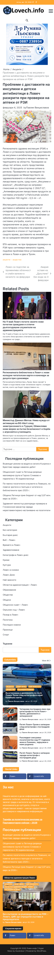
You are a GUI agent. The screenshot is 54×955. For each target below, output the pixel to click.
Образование (9, 590)
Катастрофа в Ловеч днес (15, 555)
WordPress (41, 951)
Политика (7, 620)
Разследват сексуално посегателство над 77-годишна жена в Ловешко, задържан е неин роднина (35, 741)
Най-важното (9, 580)
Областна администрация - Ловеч (19, 887)
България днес (10, 535)
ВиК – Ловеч (9, 540)
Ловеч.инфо (31, 948)
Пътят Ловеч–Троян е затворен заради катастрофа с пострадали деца (35, 755)
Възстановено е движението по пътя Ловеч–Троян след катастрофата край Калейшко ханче (24, 695)
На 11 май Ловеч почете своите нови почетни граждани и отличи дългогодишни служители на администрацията (23, 326)
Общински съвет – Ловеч (15, 605)
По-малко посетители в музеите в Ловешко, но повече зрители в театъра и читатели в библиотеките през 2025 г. (27, 487)
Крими (6, 560)
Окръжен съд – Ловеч (14, 610)
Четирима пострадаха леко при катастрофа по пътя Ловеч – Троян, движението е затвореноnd (35, 712)
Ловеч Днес (9, 575)
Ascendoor (20, 951)
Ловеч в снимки (11, 570)
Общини (7, 600)
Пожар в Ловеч (10, 615)
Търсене (7, 643)
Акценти (6, 260)
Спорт (6, 634)
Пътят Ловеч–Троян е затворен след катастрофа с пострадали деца (35, 726)
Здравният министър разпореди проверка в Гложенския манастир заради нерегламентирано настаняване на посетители (26, 506)
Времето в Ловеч (11, 545)
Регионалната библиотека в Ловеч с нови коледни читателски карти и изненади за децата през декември (26, 375)
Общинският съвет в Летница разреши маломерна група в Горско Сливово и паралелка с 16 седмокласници (22, 475)
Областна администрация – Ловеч (20, 585)
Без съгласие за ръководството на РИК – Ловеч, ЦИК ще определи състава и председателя (25, 917)
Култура (7, 565)
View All (45, 661)
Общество (17, 260)
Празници (8, 630)
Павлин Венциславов (37, 107)
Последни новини (12, 625)
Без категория (10, 530)
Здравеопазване (11, 550)
